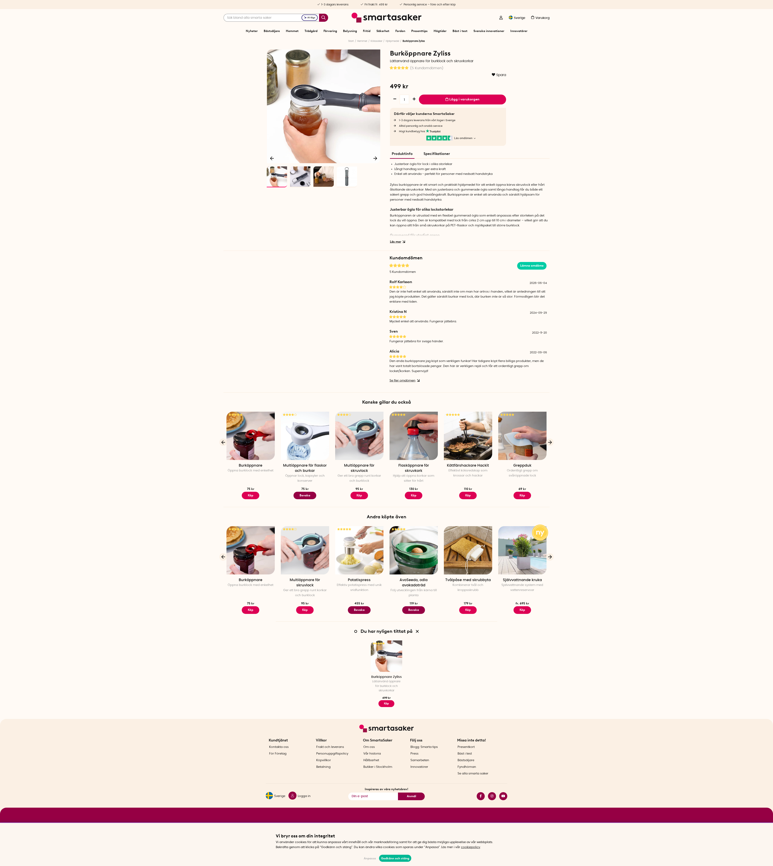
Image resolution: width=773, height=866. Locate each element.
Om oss (369, 746)
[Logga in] (501, 18)
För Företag (277, 753)
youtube (501, 796)
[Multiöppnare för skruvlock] (359, 436)
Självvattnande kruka (522, 580)
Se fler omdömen (402, 380)
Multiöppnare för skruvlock (359, 468)
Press (414, 753)
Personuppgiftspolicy (332, 753)
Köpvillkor (323, 760)
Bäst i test (460, 31)
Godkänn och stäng (395, 858)
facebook (479, 796)
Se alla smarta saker (473, 773)
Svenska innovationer (488, 31)
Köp (413, 495)
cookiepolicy (470, 847)
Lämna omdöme (532, 265)
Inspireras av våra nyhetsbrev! (386, 789)
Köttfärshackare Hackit (468, 465)
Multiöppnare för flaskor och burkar (305, 468)
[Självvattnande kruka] (522, 550)
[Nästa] (375, 158)
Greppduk (522, 465)
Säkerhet (382, 31)
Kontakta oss (279, 746)
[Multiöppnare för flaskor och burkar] (305, 436)
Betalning (323, 766)
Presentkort (466, 746)
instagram (490, 796)
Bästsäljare (272, 31)
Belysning (350, 31)
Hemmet (292, 31)
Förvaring (330, 31)
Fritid (366, 31)
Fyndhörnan (467, 766)
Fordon (400, 31)
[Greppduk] (522, 436)
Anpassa (370, 858)
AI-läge (311, 17)
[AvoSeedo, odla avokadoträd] (414, 550)
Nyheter (252, 31)
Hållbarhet (371, 760)
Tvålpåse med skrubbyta (468, 580)
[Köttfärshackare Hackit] (468, 436)
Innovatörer (518, 31)
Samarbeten (419, 760)
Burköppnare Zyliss (386, 676)
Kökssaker (376, 41)
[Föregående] (272, 158)
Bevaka (305, 495)
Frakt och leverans (330, 746)
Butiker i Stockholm (377, 766)
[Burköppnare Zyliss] (386, 656)
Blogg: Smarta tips (424, 746)
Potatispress (359, 580)
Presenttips (419, 31)
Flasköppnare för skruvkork (413, 468)
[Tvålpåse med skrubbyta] (468, 550)
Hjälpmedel (392, 41)
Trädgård (311, 31)
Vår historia (372, 753)
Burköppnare (250, 465)
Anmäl (411, 796)
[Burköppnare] (250, 436)
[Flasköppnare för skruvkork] (414, 436)
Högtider (440, 31)
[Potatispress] (359, 550)
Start (351, 41)
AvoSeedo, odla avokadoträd (414, 582)
